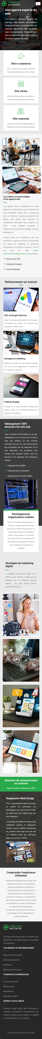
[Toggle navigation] (38, 3)
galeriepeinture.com (21, 254)
